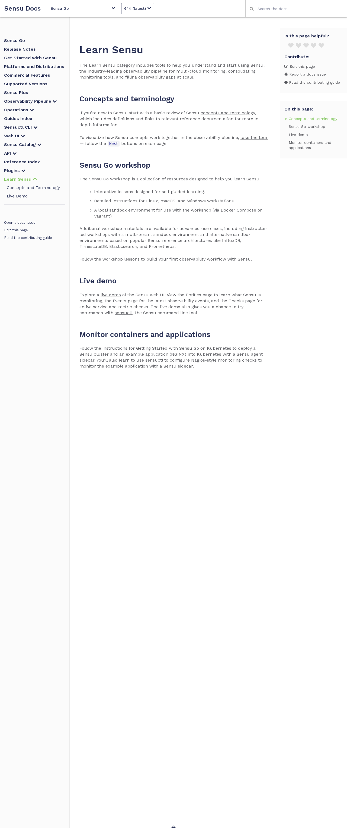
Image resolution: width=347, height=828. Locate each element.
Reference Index (22, 161)
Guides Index (18, 118)
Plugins (12, 170)
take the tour (254, 137)
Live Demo (17, 196)
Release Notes (20, 49)
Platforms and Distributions (34, 66)
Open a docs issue (20, 222)
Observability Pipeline (28, 101)
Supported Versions (25, 83)
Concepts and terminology (313, 118)
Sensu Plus (16, 92)
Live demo (298, 134)
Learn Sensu (18, 179)
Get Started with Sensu (30, 57)
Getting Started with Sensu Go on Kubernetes (183, 348)
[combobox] (296, 8)
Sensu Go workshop (109, 178)
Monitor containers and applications (310, 145)
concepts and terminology (228, 112)
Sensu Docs (22, 8)
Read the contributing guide (28, 238)
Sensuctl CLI (18, 127)
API (8, 153)
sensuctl (124, 312)
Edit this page (16, 230)
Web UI (12, 135)
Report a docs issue (307, 74)
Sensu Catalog (20, 144)
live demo (111, 294)
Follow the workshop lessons (109, 259)
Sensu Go (14, 40)
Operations (17, 109)
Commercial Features (27, 75)
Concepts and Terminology (33, 187)
